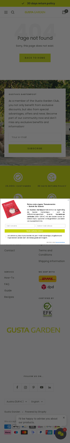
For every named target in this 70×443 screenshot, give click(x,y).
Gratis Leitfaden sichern (35, 231)
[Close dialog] (68, 200)
